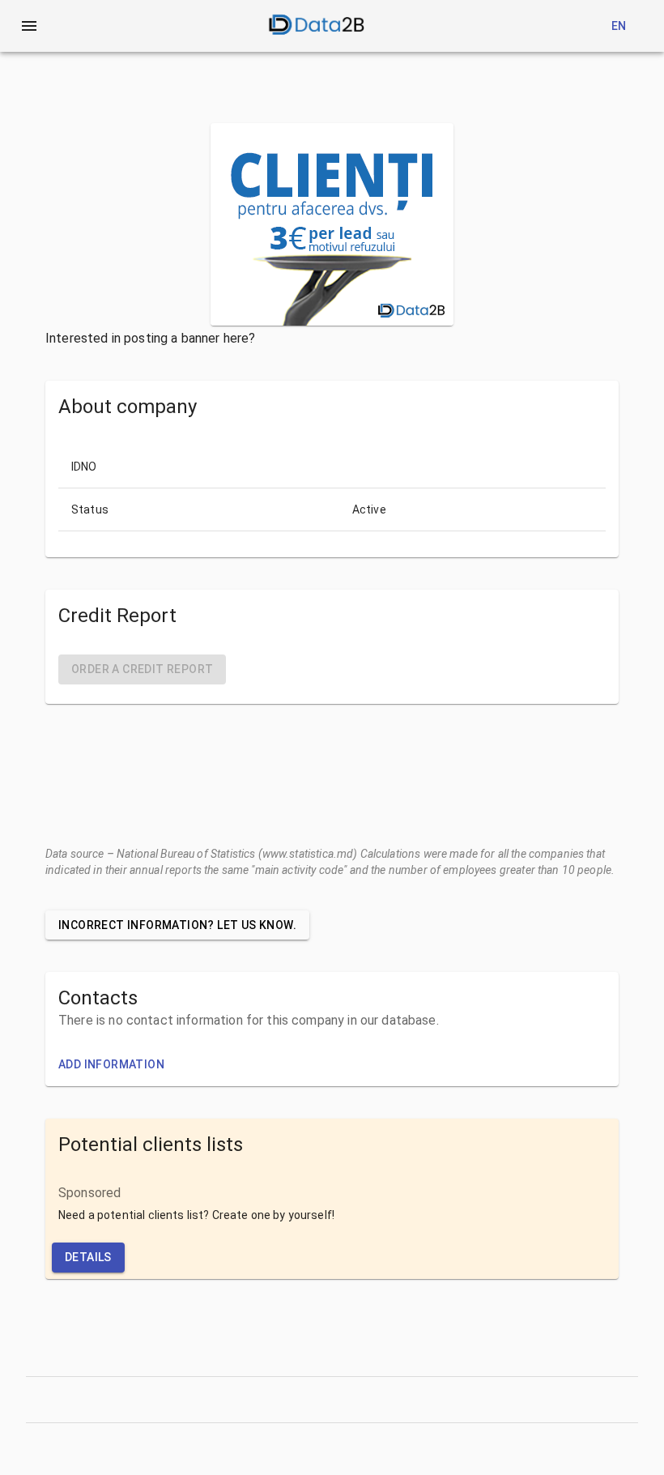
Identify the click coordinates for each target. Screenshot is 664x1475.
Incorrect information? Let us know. (177, 925)
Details (88, 1257)
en (619, 25)
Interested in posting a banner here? (150, 338)
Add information (111, 1064)
